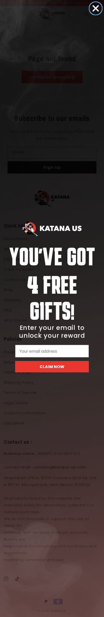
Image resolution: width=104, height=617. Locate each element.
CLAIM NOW (52, 367)
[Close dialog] (95, 8)
